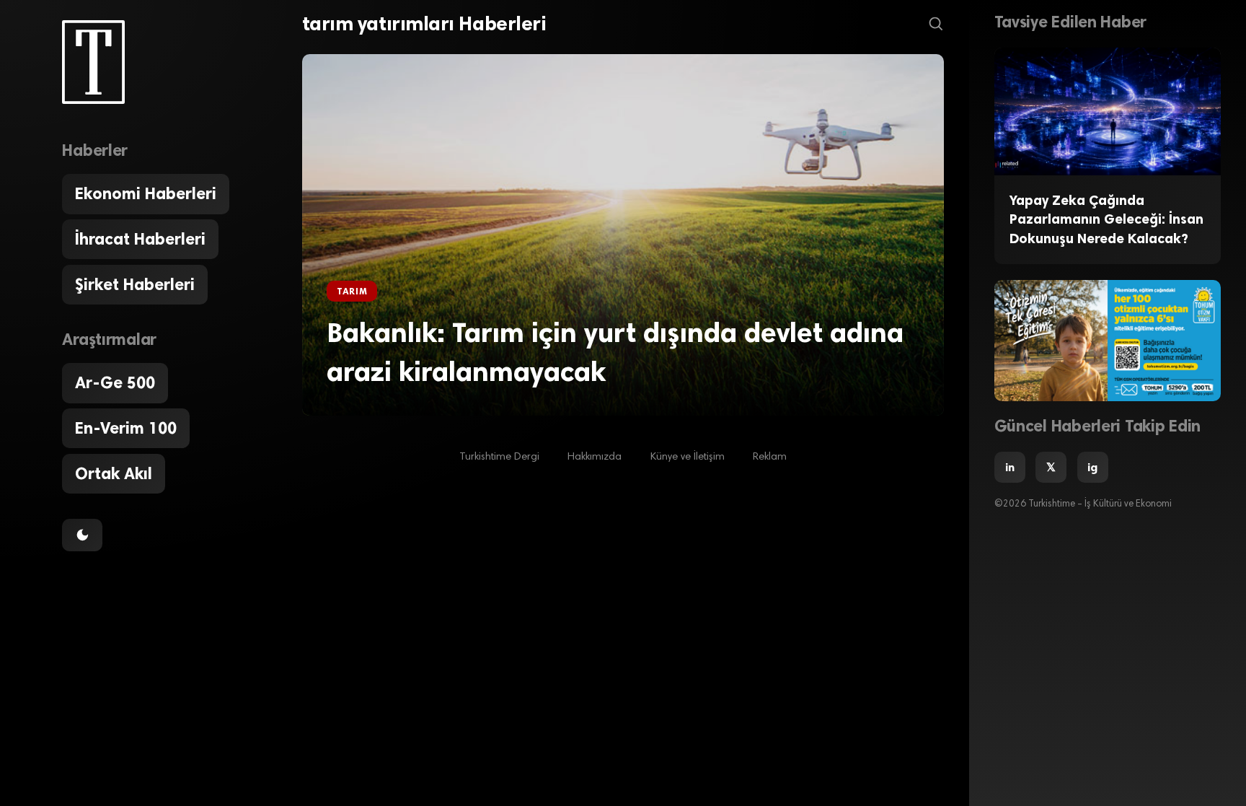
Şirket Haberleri (135, 284)
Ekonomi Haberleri (145, 193)
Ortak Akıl (113, 473)
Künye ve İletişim (687, 457)
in (1010, 467)
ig (1092, 467)
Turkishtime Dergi (499, 457)
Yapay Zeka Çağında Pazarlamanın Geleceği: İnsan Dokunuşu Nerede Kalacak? (1106, 219)
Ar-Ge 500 (115, 383)
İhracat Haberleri (140, 239)
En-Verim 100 (126, 428)
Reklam (770, 457)
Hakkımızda (594, 457)
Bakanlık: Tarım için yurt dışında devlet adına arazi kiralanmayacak (615, 351)
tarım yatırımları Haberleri (424, 23)
